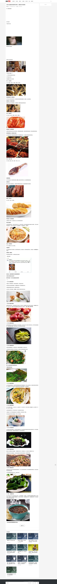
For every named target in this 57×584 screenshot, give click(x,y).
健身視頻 (32, 1)
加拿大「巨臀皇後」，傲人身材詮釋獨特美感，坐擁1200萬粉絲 (33, 541)
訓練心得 (20, 1)
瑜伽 (29, 1)
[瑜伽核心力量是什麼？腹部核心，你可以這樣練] (22, 536)
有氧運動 (17, 1)
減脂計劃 (13, 1)
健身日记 (7, 6)
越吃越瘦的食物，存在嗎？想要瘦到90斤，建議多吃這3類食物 (33, 552)
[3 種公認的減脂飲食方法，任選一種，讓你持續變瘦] (11, 570)
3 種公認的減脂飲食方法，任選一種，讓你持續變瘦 (11, 574)
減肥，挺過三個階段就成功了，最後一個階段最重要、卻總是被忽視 (11, 563)
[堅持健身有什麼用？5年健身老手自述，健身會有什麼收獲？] (11, 547)
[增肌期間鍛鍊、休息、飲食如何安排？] (22, 547)
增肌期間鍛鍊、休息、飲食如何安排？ (22, 552)
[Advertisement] (22, 15)
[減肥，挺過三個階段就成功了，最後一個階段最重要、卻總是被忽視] (11, 558)
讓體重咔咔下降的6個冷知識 (11, 540)
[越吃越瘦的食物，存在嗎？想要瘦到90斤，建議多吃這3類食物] (33, 547)
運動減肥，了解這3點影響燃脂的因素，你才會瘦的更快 (22, 563)
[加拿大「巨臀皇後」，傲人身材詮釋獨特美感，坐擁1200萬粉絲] (33, 536)
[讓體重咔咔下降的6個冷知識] (11, 536)
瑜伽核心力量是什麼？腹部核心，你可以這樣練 (22, 541)
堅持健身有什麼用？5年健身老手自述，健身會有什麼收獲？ (11, 552)
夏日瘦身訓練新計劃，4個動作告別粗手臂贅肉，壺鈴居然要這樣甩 (33, 563)
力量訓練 (23, 1)
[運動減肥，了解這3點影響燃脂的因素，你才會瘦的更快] (22, 558)
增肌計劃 (26, 1)
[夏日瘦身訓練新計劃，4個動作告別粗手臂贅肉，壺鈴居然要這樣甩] (33, 558)
